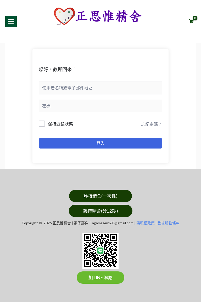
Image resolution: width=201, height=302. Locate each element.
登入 (100, 143)
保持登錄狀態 (60, 123)
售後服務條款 (169, 223)
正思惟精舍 (75, 30)
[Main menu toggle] (11, 21)
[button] (100, 196)
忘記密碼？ (151, 124)
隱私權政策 (145, 223)
